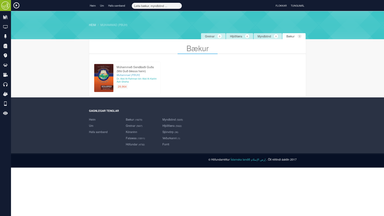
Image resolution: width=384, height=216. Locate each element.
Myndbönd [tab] (267, 36)
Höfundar (135, 144)
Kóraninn (131, 132)
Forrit (165, 144)
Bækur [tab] (293, 36)
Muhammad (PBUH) (114, 25)
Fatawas (135, 138)
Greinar (134, 126)
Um (102, 5)
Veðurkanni (171, 138)
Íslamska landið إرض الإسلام (248, 159)
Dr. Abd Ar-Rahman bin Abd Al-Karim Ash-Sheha (137, 80)
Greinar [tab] (212, 36)
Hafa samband (116, 5)
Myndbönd (172, 119)
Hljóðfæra (172, 126)
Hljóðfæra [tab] (239, 36)
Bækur (134, 119)
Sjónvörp (170, 132)
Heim (93, 5)
